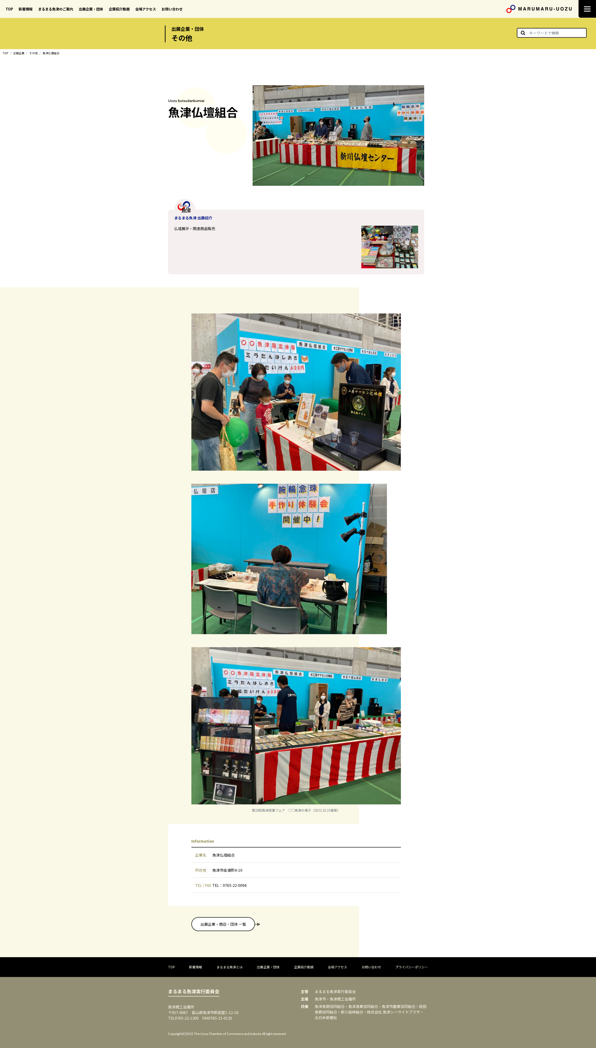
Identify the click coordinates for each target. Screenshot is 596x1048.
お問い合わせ (172, 8)
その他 (33, 53)
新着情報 (26, 8)
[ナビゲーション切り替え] (587, 9)
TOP (9, 8)
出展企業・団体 (91, 8)
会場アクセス (145, 8)
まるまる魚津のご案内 (55, 8)
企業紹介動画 (119, 8)
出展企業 (18, 53)
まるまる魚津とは (230, 967)
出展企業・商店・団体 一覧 (223, 924)
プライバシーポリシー (411, 967)
